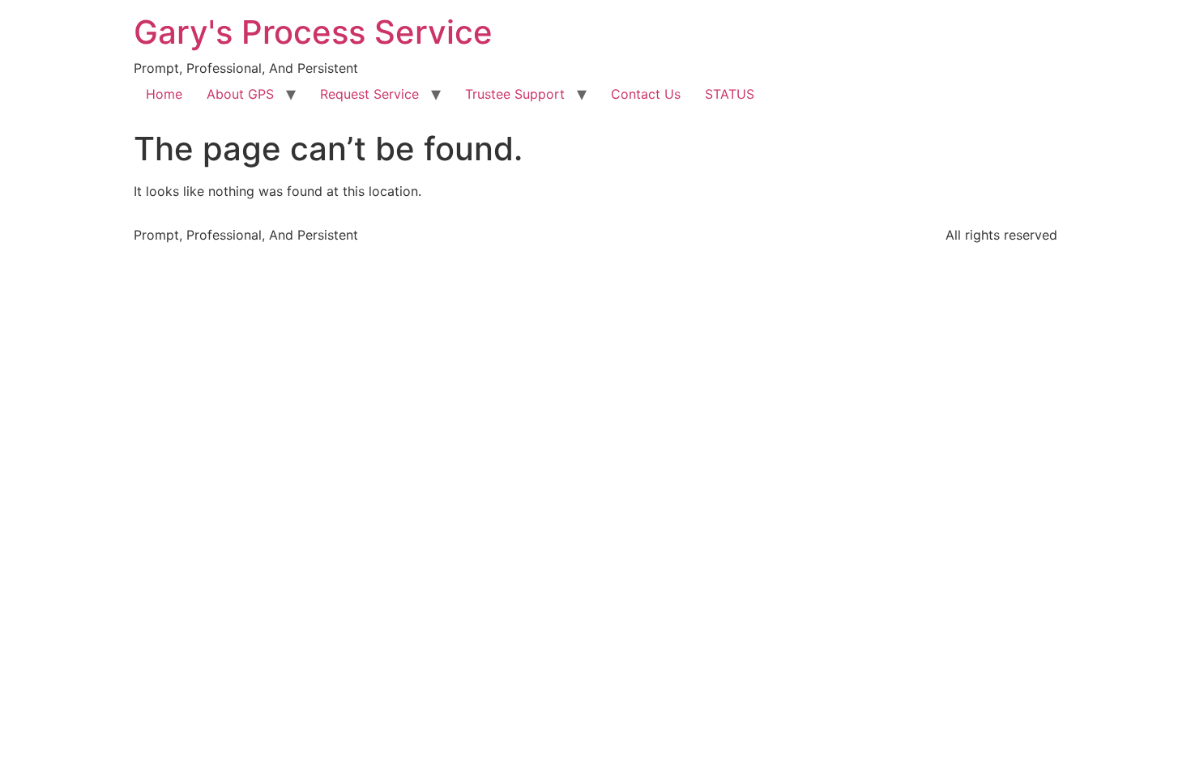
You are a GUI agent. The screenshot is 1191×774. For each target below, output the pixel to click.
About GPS (240, 94)
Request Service (369, 94)
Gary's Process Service (313, 32)
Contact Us (646, 94)
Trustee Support (515, 94)
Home (164, 94)
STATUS (729, 94)
